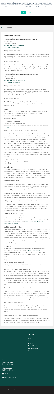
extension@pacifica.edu (34, 250)
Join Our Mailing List (33, 348)
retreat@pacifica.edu (9, 127)
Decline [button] (29, 12)
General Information (33, 346)
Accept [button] (24, 12)
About (29, 341)
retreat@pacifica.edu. (9, 266)
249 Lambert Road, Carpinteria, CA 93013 (7, 364)
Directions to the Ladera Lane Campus (14, 45)
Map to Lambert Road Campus (12, 82)
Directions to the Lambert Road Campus (14, 80)
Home (2, 27)
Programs (30, 343)
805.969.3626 (7, 374)
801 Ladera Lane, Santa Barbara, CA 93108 (8, 370)
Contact (30, 351)
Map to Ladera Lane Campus (11, 47)
